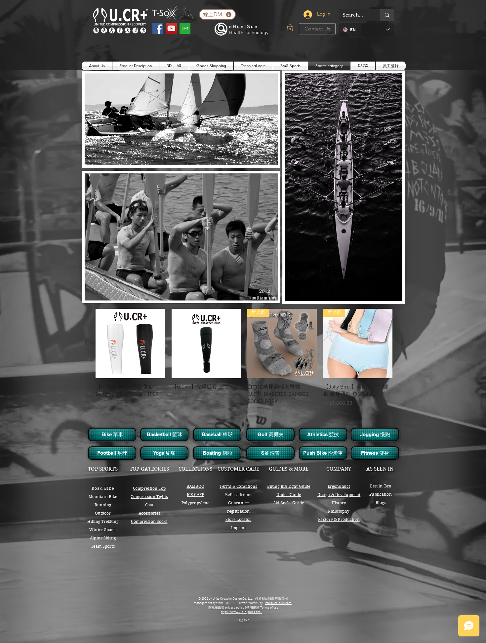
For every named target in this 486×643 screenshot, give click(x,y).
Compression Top (149, 488)
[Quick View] (130, 343)
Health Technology (248, 33)
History (339, 502)
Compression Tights (149, 496)
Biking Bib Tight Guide (288, 486)
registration (238, 511)
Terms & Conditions (238, 486)
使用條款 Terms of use (262, 608)
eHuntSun (243, 27)
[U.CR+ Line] (185, 28)
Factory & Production (338, 519)
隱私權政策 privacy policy (226, 608)
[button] (290, 27)
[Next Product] (402, 343)
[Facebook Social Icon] (157, 28)
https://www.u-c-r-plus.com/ (241, 612)
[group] (244, 365)
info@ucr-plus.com (278, 603)
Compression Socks (149, 521)
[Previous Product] (86, 343)
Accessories (149, 513)
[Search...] (387, 15)
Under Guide (288, 494)
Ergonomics (339, 486)
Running (103, 504)
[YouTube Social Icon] (171, 28)
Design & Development (338, 494)
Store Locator (238, 519)
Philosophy (338, 511)
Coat (149, 504)
